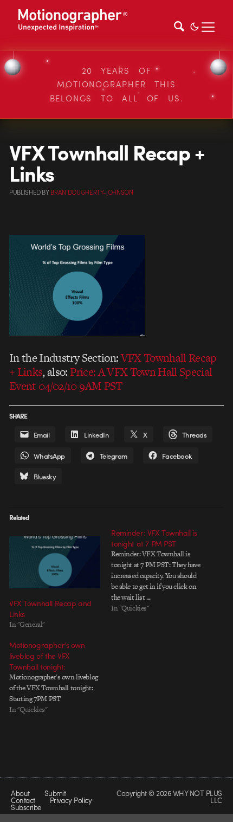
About (20, 793)
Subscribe (26, 807)
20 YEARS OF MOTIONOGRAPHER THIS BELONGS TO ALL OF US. (117, 84)
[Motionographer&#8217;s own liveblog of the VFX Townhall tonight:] (60, 677)
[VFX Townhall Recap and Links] (54, 562)
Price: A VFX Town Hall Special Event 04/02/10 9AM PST (110, 379)
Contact (23, 800)
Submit (55, 793)
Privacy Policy (71, 800)
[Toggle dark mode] (194, 25)
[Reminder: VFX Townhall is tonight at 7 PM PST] (162, 570)
